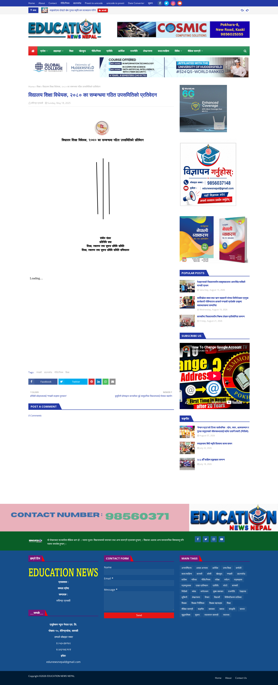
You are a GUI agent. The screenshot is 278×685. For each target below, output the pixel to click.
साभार (242, 608)
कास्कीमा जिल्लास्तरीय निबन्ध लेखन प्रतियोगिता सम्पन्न (221, 316)
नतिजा (194, 579)
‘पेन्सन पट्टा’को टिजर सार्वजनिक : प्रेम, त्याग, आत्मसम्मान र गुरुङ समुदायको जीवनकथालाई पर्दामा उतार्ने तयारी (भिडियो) (223, 429)
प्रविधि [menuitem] (109, 51)
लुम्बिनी (184, 597)
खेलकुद (219, 573)
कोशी (209, 573)
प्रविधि (215, 585)
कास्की (199, 573)
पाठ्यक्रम (238, 579)
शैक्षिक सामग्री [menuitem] (194, 51)
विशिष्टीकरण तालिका (233, 597)
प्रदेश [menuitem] (42, 51)
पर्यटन (226, 579)
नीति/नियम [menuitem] (96, 51)
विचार (207, 597)
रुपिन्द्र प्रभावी (37, 103)
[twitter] (166, 3)
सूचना (150, 3)
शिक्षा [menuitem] (71, 51)
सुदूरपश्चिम (186, 614)
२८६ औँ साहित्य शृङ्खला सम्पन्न (211, 459)
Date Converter (136, 3)
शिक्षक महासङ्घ (215, 603)
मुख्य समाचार (218, 591)
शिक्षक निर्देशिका (197, 603)
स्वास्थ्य (226, 614)
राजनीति (231, 591)
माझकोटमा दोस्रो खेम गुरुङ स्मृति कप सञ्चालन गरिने (73, 10)
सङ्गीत (201, 608)
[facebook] (160, 3)
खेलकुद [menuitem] (82, 51)
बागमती (235, 585)
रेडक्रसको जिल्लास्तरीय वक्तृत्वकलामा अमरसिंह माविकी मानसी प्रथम (221, 283)
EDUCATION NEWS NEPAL (61, 676)
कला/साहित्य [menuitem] (163, 51)
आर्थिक (215, 567)
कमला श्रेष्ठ (63, 588)
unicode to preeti (115, 3)
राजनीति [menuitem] (133, 51)
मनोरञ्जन (204, 591)
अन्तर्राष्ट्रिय (187, 567)
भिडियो (184, 591)
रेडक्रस (243, 591)
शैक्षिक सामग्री (187, 608)
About (42, 3)
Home (31, 3)
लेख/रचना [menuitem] (147, 51)
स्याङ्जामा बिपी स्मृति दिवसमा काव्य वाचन (214, 443)
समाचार (212, 608)
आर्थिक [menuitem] (121, 51)
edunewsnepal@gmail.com (63, 662)
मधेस (194, 591)
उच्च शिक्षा (227, 567)
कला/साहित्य (187, 573)
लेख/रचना (196, 597)
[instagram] (173, 3)
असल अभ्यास (202, 567)
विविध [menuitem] (177, 51)
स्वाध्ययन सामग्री (211, 614)
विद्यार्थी (217, 597)
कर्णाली (239, 567)
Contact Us (241, 678)
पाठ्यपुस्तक (186, 585)
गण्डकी (39, 372)
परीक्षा (217, 579)
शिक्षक (184, 603)
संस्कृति (232, 608)
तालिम (184, 579)
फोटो (225, 585)
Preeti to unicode (94, 3)
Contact (53, 3)
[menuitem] (32, 50)
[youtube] (179, 3)
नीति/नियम (65, 3)
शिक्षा (39, 86)
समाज (221, 608)
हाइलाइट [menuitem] (57, 51)
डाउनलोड (77, 3)
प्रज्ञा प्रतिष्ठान (202, 585)
